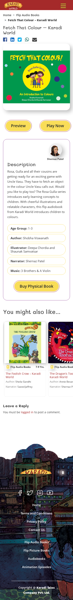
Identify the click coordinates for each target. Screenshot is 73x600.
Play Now (55, 125)
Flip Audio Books (27, 15)
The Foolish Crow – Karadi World (23, 375)
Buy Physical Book (36, 286)
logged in (27, 412)
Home (7, 15)
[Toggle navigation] (63, 6)
